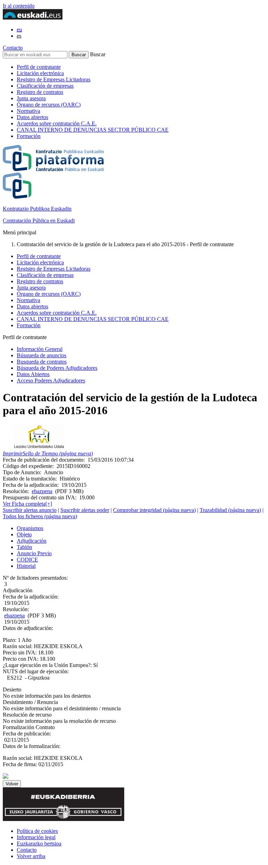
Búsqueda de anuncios (41, 355)
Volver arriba (31, 856)
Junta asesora (31, 98)
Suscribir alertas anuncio (30, 510)
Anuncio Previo (34, 553)
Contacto (13, 48)
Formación (28, 136)
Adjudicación (31, 541)
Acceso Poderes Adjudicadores (51, 380)
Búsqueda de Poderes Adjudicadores (57, 368)
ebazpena (42, 491)
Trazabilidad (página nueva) (230, 510)
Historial (26, 566)
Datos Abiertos (33, 374)
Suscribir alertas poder (84, 510)
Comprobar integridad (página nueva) (154, 510)
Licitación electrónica (40, 73)
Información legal (36, 837)
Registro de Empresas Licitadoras (53, 79)
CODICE (27, 560)
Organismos (30, 528)
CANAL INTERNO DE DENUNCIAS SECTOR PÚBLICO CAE (93, 130)
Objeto (24, 534)
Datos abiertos (32, 117)
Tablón (24, 547)
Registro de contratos (40, 92)
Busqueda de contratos (42, 362)
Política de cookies (37, 831)
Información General (39, 349)
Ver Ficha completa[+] (27, 504)
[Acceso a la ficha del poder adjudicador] (39, 447)
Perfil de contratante (39, 67)
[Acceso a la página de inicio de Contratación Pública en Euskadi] (5, 777)
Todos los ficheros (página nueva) (40, 516)
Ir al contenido (19, 6)
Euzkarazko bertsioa (39, 843)
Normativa (28, 111)
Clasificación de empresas (45, 86)
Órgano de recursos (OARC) (49, 105)
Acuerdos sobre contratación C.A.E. (57, 123)
